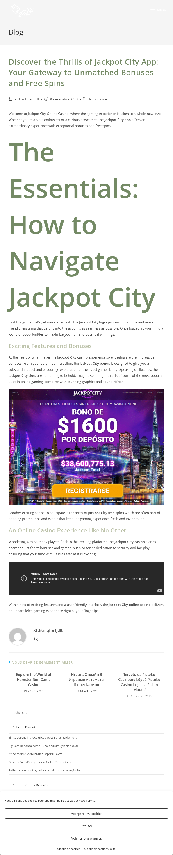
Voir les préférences (86, 838)
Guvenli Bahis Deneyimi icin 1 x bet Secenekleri (40, 762)
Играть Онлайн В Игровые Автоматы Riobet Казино (86, 679)
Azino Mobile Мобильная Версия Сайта (35, 754)
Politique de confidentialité (99, 849)
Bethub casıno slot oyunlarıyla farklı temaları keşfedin (44, 770)
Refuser (86, 826)
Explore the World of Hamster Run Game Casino (33, 679)
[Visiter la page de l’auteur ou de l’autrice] (18, 636)
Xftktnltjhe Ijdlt (27, 99)
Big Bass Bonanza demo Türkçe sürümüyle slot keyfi (43, 746)
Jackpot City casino (129, 541)
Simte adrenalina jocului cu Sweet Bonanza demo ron (44, 737)
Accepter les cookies (86, 813)
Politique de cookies (67, 849)
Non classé (98, 99)
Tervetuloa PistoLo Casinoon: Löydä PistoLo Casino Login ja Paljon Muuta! (139, 682)
